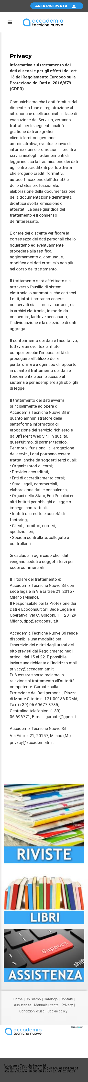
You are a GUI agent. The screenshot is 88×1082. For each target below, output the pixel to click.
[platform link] (43, 22)
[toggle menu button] (10, 23)
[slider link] (44, 822)
